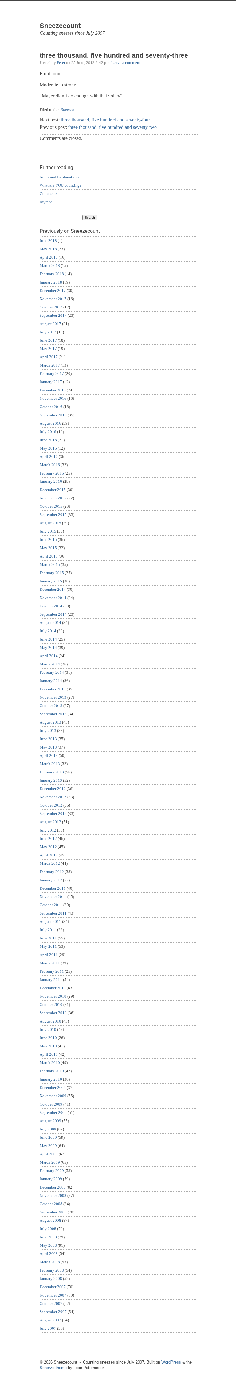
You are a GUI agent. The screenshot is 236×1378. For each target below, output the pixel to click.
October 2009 (51, 1104)
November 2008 (53, 1195)
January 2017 (51, 381)
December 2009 (53, 1087)
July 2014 (48, 631)
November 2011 (53, 896)
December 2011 (53, 888)
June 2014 (48, 639)
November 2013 (53, 697)
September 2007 (53, 1311)
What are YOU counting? (60, 185)
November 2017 (53, 298)
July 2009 (48, 1129)
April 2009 (49, 1154)
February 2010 (52, 1071)
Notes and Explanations (59, 177)
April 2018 (49, 257)
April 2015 (49, 556)
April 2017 (49, 357)
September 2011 (53, 913)
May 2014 (48, 647)
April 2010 (49, 1054)
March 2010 (50, 1062)
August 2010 (50, 1021)
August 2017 (50, 323)
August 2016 (50, 423)
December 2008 (53, 1187)
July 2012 (48, 830)
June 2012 (48, 838)
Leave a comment (125, 62)
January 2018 (51, 282)
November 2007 (53, 1295)
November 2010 (53, 996)
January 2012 (51, 880)
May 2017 (48, 348)
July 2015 (48, 531)
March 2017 (50, 365)
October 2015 (51, 506)
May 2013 (48, 747)
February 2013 (52, 772)
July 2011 (48, 929)
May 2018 (48, 249)
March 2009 (50, 1162)
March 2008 (50, 1262)
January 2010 (51, 1079)
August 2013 (50, 722)
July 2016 (48, 431)
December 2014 (53, 589)
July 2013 (48, 730)
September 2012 (53, 813)
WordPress (171, 1362)
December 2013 (53, 689)
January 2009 (51, 1179)
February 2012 (52, 871)
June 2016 (48, 440)
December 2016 (53, 390)
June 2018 (48, 240)
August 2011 (50, 921)
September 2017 (53, 315)
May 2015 (48, 548)
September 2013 (53, 714)
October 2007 (51, 1303)
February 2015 (52, 572)
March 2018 (50, 265)
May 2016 (48, 448)
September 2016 (53, 415)
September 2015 (53, 514)
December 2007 (53, 1287)
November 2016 (53, 398)
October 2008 (51, 1203)
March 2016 (50, 465)
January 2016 (51, 481)
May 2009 (48, 1145)
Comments (48, 193)
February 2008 (52, 1270)
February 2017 (52, 373)
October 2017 (51, 307)
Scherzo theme (53, 1367)
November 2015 (53, 498)
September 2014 (53, 614)
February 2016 (52, 473)
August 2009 (50, 1120)
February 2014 (52, 672)
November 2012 (53, 797)
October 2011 (51, 905)
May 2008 (48, 1245)
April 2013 (49, 755)
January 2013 (51, 780)
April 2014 (49, 655)
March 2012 (50, 863)
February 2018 (52, 274)
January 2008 (51, 1278)
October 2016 (51, 406)
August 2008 (50, 1220)
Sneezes (67, 109)
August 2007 (50, 1320)
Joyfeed (46, 202)
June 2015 (48, 539)
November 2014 (53, 597)
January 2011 (51, 979)
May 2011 (48, 946)
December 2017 (53, 290)
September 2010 (53, 1013)
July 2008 (48, 1228)
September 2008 (53, 1212)
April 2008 (49, 1253)
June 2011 (48, 938)
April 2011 (49, 954)
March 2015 (50, 564)
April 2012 (49, 855)
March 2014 (50, 664)
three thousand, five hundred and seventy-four (105, 119)
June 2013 (48, 739)
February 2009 (52, 1170)
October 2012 (51, 805)
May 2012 (48, 846)
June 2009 (48, 1137)
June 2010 (48, 1037)
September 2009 (53, 1112)
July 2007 (48, 1328)
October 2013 (51, 705)
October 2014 (51, 606)
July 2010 (48, 1029)
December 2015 (53, 489)
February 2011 (52, 971)
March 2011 (50, 963)
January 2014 (51, 680)
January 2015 (51, 581)
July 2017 (48, 332)
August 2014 (50, 622)
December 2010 (53, 988)
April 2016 (49, 456)
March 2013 (50, 763)
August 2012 (50, 822)
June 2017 (48, 340)
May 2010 (48, 1046)
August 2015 (50, 523)
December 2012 (53, 788)
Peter (61, 62)
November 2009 (53, 1096)
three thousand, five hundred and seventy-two (112, 127)
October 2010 (51, 1004)
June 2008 (48, 1237)
